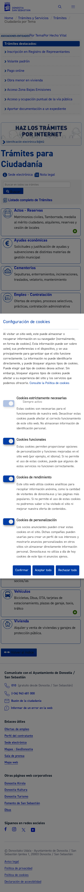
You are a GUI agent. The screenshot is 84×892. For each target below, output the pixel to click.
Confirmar (21, 570)
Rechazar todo (67, 570)
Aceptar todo (43, 570)
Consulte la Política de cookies (49, 383)
